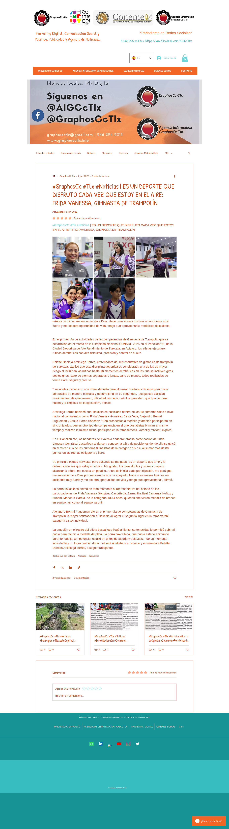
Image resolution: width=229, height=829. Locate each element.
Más (167, 153)
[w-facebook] (110, 746)
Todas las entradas (45, 153)
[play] (200, 141)
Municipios (107, 153)
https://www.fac (155, 40)
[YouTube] (119, 744)
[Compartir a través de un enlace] (78, 567)
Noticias (91, 153)
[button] (185, 58)
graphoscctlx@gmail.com (113, 717)
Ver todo (188, 596)
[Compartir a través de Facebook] (54, 567)
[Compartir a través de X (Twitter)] (62, 567)
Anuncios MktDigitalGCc (146, 153)
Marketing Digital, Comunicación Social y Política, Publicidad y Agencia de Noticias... (68, 36)
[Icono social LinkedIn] (101, 744)
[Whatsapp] (91, 744)
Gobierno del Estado (71, 153)
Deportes (123, 153)
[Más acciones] (175, 176)
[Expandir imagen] (72, 257)
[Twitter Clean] (137, 744)
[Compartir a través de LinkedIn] (70, 567)
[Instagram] (128, 744)
